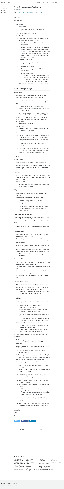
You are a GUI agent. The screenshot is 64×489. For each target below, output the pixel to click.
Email (4, 483)
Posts (38, 2)
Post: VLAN (54, 459)
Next (41, 429)
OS (19, 410)
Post (23, 412)
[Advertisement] (38, 445)
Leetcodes (54, 2)
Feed (15, 483)
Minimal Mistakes (22, 485)
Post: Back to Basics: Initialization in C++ (30, 461)
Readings (45, 2)
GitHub (10, 483)
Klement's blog (5, 2)
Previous (23, 429)
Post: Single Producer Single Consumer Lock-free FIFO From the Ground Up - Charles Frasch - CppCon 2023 (19, 463)
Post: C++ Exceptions (42, 459)
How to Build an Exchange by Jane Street (31, 12)
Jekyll (16, 485)
